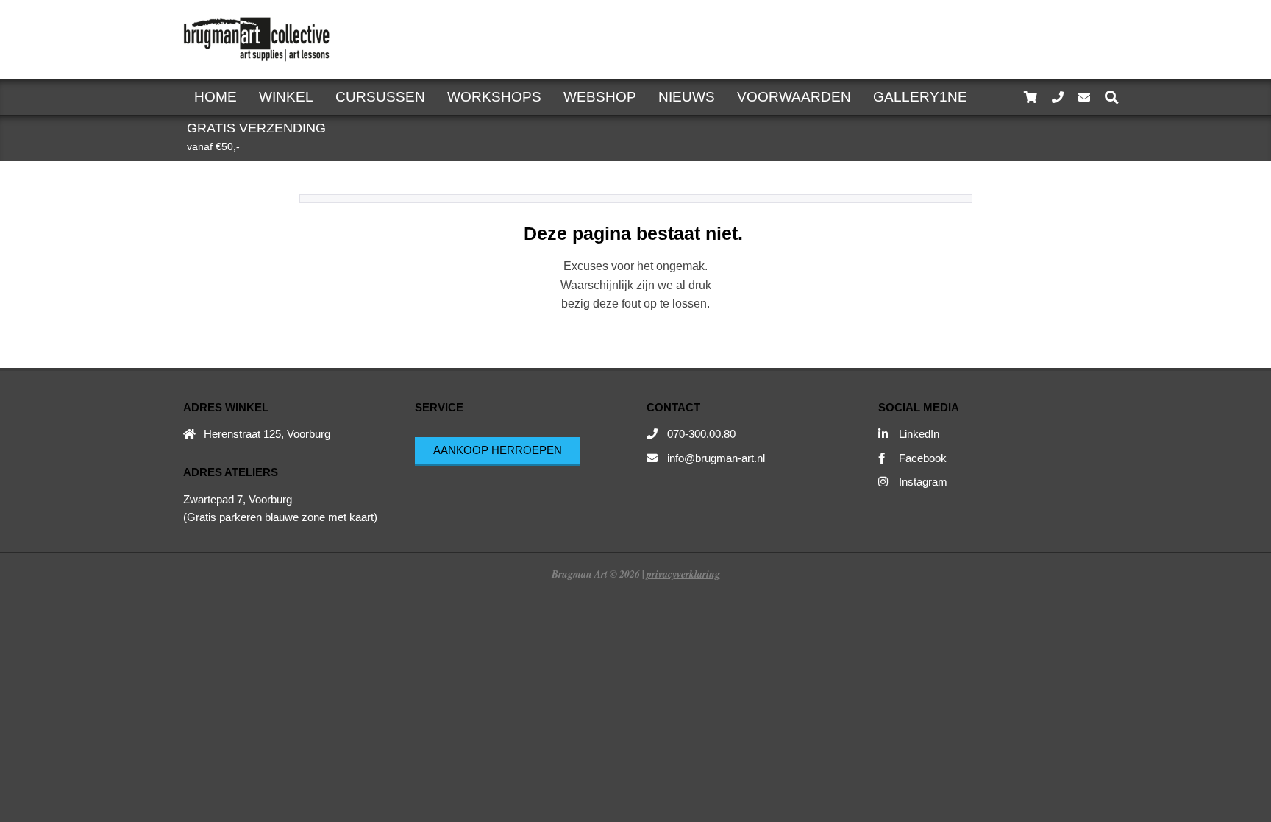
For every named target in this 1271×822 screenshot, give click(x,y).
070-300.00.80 (701, 434)
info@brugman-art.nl (716, 458)
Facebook (923, 458)
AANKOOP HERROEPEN (497, 450)
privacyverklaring (683, 574)
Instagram (923, 481)
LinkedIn (919, 434)
